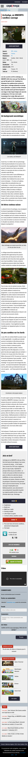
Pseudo (3, 606)
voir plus (14, 698)
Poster (21, 637)
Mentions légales (10, 744)
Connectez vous (11, 602)
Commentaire (4, 614)
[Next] (22, 34)
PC (12, 55)
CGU (16, 744)
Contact (3, 744)
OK (16, 755)
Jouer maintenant (14, 46)
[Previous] (5, 34)
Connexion (17, 2)
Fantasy (13, 53)
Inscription (25, 2)
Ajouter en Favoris (15, 562)
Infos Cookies (21, 744)
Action (15, 51)
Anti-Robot (4, 625)
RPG (12, 51)
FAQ (26, 744)
